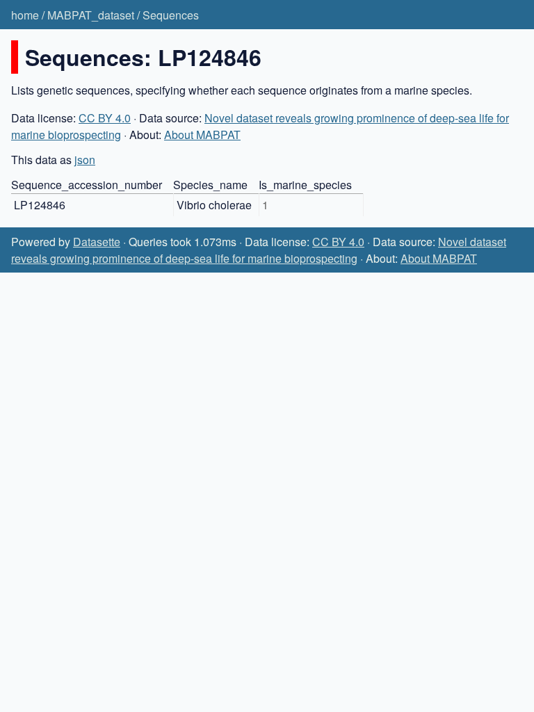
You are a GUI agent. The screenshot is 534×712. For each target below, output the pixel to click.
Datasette (96, 242)
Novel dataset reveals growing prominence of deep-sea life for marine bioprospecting (258, 250)
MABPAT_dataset (90, 15)
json (84, 160)
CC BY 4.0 (105, 118)
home (25, 15)
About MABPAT (202, 135)
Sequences (171, 15)
